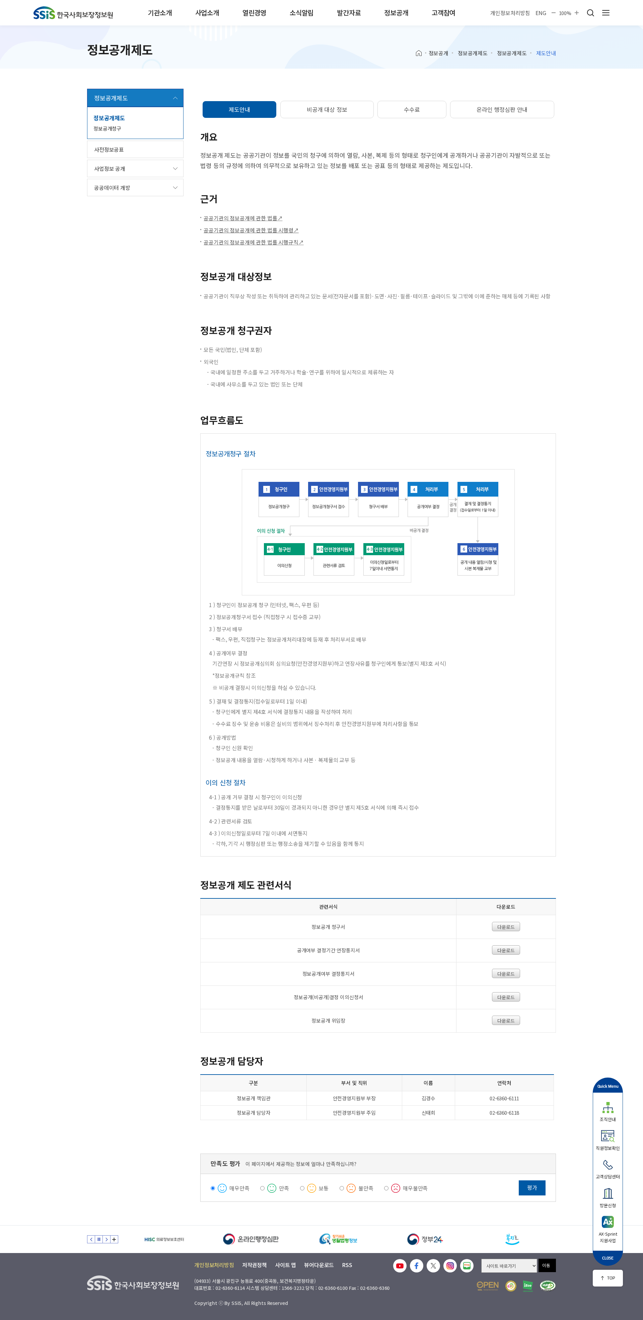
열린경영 (254, 12)
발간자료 (349, 12)
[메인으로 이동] (73, 12)
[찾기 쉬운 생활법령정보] (338, 1239)
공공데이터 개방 (112, 188)
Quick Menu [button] (608, 1086)
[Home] (421, 53)
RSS (347, 1265)
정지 (99, 1239)
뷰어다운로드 (319, 1265)
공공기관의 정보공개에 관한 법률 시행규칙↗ (253, 242)
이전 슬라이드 (91, 1239)
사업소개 (207, 12)
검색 (590, 12)
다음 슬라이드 (106, 1239)
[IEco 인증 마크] (528, 1286)
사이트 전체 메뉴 (606, 12)
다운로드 (505, 927)
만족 (284, 1188)
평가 (532, 1187)
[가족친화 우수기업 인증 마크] (510, 1286)
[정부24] (425, 1239)
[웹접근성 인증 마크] (548, 1286)
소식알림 (301, 12)
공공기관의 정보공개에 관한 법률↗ (243, 218)
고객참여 (443, 12)
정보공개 (396, 12)
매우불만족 (415, 1188)
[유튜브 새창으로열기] (400, 1265)
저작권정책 (254, 1265)
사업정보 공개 (109, 168)
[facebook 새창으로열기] (416, 1265)
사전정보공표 (109, 149)
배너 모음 (114, 1239)
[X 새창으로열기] (433, 1265)
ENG (540, 12)
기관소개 (159, 12)
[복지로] (512, 1239)
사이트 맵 (285, 1265)
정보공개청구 (107, 128)
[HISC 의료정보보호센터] (164, 1239)
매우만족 (239, 1188)
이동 (546, 1265)
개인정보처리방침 (510, 12)
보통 (324, 1188)
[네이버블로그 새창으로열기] (467, 1265)
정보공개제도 (473, 53)
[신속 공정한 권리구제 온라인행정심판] (251, 1239)
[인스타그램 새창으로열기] (450, 1265)
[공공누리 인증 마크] (488, 1286)
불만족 (365, 1188)
